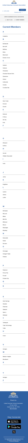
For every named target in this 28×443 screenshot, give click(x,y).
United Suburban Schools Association (14, 16)
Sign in (22, 10)
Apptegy (17, 441)
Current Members (19, 19)
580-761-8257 (13, 408)
